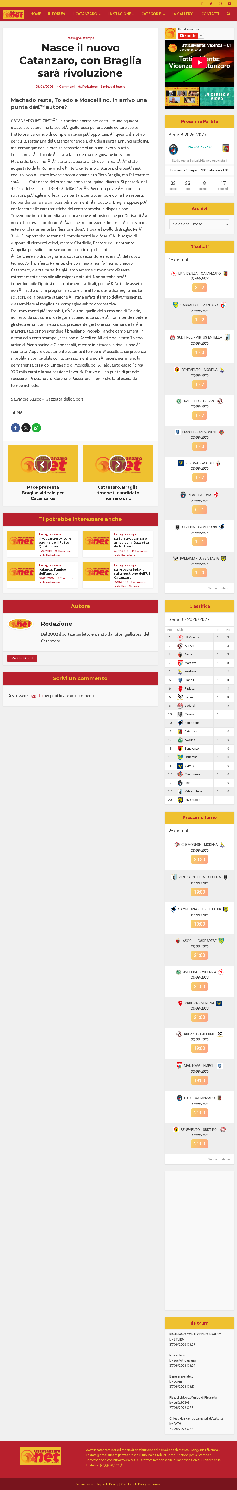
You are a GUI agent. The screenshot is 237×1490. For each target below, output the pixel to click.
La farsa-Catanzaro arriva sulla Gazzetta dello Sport (131, 542)
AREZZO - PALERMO (199, 1034)
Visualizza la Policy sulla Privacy (97, 1484)
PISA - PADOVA (199, 495)
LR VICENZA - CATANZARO (199, 273)
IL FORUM (56, 14)
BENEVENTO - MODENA (200, 370)
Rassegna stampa (80, 38)
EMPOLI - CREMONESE (199, 432)
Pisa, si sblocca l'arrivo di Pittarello (193, 1397)
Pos (169, 629)
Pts (228, 629)
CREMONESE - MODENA (199, 845)
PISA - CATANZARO (199, 147)
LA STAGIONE (119, 14)
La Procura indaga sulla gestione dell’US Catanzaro (132, 573)
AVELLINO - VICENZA (199, 972)
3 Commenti (65, 578)
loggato (35, 695)
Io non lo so (178, 1355)
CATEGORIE (151, 14)
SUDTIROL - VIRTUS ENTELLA (199, 337)
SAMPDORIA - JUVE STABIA (199, 909)
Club (180, 629)
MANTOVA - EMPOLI (199, 1066)
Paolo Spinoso (130, 586)
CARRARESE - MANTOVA (199, 305)
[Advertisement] (199, 1240)
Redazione (90, 86)
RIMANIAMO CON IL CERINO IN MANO (195, 1334)
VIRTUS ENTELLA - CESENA (199, 877)
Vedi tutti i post (22, 658)
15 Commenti (140, 551)
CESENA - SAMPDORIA (199, 527)
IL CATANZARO (84, 14)
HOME (36, 14)
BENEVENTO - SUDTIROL (199, 1130)
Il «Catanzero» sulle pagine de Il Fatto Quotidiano (55, 542)
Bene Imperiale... (181, 1376)
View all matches (219, 588)
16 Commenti (63, 551)
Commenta (138, 582)
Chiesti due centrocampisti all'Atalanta (196, 1418)
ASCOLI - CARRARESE (200, 941)
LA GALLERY (182, 14)
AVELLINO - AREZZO (199, 401)
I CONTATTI (209, 14)
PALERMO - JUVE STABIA (199, 558)
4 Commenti (66, 86)
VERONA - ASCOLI (199, 463)
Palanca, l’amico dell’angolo (52, 571)
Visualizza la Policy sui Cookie (141, 1484)
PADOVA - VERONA (199, 1003)
